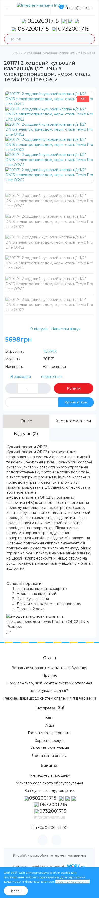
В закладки (20, 376)
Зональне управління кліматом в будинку (49, 668)
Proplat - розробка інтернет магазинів (49, 855)
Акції (49, 725)
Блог (49, 717)
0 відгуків (39, 329)
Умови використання (49, 748)
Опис (26, 420)
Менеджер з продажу (49, 775)
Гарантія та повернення (49, 733)
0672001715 (32, 28)
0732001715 (73, 28)
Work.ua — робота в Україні (38, 867)
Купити (74, 388)
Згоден (16, 891)
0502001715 (43, 20)
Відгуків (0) (26, 433)
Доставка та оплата (49, 755)
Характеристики (73, 420)
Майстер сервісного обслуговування (49, 783)
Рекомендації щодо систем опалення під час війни (49, 698)
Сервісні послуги (49, 740)
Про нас (49, 675)
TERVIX (50, 351)
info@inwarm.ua (49, 817)
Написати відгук (66, 329)
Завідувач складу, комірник (49, 790)
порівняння (51, 376)
